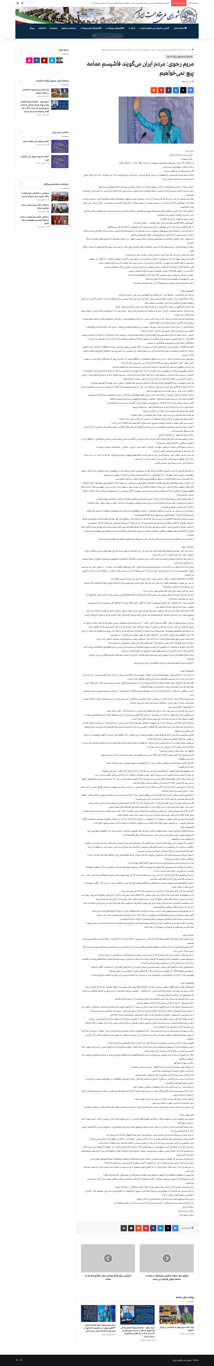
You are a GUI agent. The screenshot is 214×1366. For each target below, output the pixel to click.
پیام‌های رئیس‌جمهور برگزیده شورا (164, 49)
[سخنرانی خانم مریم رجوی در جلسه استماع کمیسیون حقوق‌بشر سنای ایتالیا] (59, 220)
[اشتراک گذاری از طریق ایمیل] (131, 1228)
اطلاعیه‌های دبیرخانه (116, 28)
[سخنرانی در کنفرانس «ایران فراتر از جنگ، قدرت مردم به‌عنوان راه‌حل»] (59, 196)
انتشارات (42, 28)
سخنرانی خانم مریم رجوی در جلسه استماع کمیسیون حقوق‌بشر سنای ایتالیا (34, 220)
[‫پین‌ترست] (161, 90)
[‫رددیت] (154, 90)
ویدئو (32, 28)
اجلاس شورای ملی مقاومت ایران (36, 141)
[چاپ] (124, 1228)
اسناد (132, 28)
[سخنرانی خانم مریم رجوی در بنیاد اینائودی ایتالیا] (59, 208)
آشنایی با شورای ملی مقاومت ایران (155, 28)
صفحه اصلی (179, 28)
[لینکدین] (176, 90)
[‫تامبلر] (168, 90)
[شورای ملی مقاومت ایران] (107, 15)
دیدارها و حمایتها (69, 28)
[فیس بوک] (191, 90)
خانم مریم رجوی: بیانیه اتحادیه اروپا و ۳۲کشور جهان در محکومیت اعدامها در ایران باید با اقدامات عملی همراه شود (99, 1328)
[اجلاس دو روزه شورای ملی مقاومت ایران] (59, 161)
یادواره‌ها (53, 28)
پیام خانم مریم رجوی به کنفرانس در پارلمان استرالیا (151, 3)
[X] (183, 90)
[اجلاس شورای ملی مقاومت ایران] (59, 146)
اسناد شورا (182, 49)
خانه (190, 49)
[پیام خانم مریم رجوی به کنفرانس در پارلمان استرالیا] (176, 1314)
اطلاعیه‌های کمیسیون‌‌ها (92, 28)
